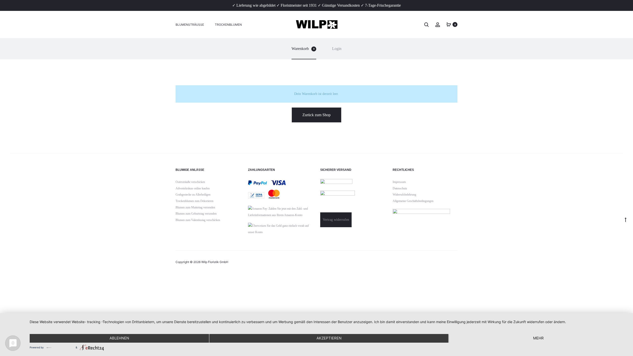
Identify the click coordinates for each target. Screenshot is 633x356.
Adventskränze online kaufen (193, 188)
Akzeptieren (328, 338)
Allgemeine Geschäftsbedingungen (413, 201)
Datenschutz (400, 188)
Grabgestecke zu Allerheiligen (193, 194)
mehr (538, 338)
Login (336, 48)
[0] (448, 24)
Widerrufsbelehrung (404, 194)
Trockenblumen (228, 24)
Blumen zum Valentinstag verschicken (198, 220)
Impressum (399, 182)
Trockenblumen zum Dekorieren (194, 201)
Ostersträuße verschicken (190, 182)
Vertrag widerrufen (336, 220)
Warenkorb (303, 48)
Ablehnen (119, 338)
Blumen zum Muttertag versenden (195, 207)
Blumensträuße (190, 24)
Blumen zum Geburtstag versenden (196, 213)
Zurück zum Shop (316, 115)
